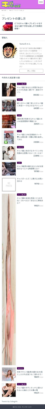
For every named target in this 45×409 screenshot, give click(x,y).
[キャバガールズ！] (17, 4)
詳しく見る (31, 71)
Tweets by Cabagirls (9, 402)
